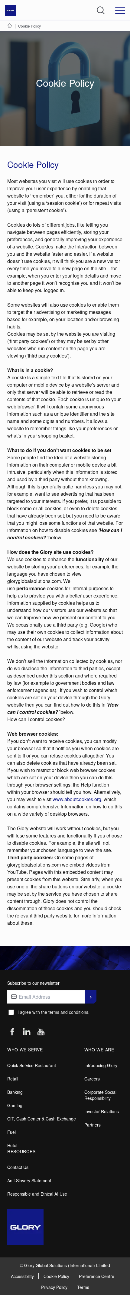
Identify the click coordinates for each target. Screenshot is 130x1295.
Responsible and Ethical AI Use (37, 1194)
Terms (83, 1287)
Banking (15, 1092)
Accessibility (22, 1276)
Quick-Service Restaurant (31, 1065)
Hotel (12, 1145)
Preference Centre (96, 1276)
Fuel (11, 1132)
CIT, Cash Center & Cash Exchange (41, 1119)
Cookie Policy (56, 1276)
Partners (92, 1125)
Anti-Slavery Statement (29, 1180)
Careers (92, 1079)
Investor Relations (101, 1111)
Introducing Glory (100, 1065)
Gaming (14, 1105)
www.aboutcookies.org (77, 799)
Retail (12, 1079)
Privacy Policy (54, 1287)
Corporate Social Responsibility (100, 1095)
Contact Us (17, 1167)
